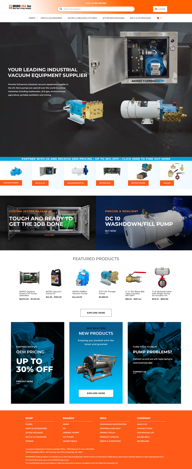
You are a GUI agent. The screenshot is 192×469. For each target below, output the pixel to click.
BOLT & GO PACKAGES (35, 437)
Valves (167, 183)
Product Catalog (109, 437)
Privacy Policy (107, 432)
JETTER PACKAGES (34, 432)
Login (161, 9)
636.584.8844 (143, 437)
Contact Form (144, 428)
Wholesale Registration (113, 424)
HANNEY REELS (70, 441)
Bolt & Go (40, 183)
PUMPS (28, 424)
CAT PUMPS (68, 437)
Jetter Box (105, 183)
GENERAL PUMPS (71, 432)
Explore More (96, 313)
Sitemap (29, 441)
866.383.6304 (143, 441)
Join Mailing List (145, 432)
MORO (66, 424)
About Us (142, 424)
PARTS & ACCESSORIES (36, 428)
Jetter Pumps (138, 183)
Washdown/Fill (75, 183)
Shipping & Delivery (110, 428)
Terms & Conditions (110, 441)
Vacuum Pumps (11, 183)
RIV (64, 428)
